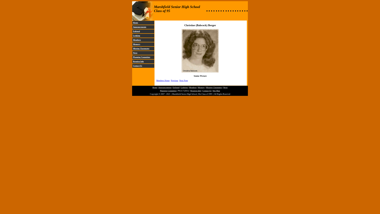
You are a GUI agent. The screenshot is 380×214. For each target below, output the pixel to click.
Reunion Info (138, 61)
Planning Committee (141, 57)
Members (137, 40)
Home (135, 23)
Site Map (216, 91)
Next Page (183, 80)
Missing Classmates (141, 48)
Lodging (136, 35)
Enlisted (136, 31)
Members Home (163, 80)
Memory (136, 44)
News (135, 53)
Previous (174, 80)
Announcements (139, 27)
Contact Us (137, 66)
